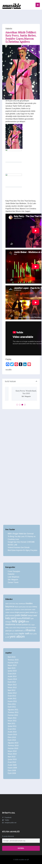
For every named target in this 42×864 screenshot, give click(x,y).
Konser (26, 618)
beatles (29, 603)
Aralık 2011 (12, 698)
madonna (10, 624)
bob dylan (29, 606)
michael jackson (22, 624)
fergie (17, 612)
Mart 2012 (11, 690)
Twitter (6, 820)
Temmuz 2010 (13, 745)
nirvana (22, 627)
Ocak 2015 (12, 674)
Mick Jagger (31, 624)
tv (6, 637)
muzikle (8, 369)
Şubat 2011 (12, 726)
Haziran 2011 (13, 715)
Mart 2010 (11, 757)
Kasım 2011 (12, 701)
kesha (19, 618)
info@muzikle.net (10, 822)
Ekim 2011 (12, 704)
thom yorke (33, 634)
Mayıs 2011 (12, 718)
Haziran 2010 (13, 748)
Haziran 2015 (13, 663)
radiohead (19, 631)
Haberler (8, 28)
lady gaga (18, 621)
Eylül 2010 (12, 740)
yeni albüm (17, 636)
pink (13, 630)
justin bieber (21, 615)
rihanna (30, 630)
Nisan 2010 (12, 754)
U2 (8, 637)
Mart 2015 (11, 668)
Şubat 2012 (12, 693)
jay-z (36, 612)
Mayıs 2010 (12, 751)
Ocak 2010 (12, 762)
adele (7, 603)
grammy (22, 612)
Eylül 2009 (12, 773)
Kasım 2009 (12, 768)
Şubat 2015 (12, 671)
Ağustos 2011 (13, 710)
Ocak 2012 (12, 696)
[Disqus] (21, 441)
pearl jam (8, 631)
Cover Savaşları (14, 571)
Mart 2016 (11, 657)
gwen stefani (29, 612)
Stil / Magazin (13, 580)
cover (22, 609)
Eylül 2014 (12, 682)
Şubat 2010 (12, 759)
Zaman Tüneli (13, 582)
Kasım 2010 (12, 734)
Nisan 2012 (12, 687)
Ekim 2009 (12, 770)
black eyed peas (20, 607)
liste (27, 622)
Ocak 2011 (12, 729)
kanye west (32, 615)
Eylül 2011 (12, 707)
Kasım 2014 (12, 679)
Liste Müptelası (13, 577)
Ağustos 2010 (13, 743)
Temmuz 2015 (13, 660)
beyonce (9, 606)
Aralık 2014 (12, 676)
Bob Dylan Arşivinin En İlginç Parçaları (22, 550)
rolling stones (9, 634)
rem (24, 630)
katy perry (10, 618)
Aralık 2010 (12, 732)
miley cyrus (9, 627)
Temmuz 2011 (13, 712)
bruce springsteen (15, 609)
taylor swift (24, 633)
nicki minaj (16, 627)
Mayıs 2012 (12, 685)
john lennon (9, 615)
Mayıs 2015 (12, 665)
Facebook (7, 817)
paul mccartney (31, 627)
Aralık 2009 (12, 765)
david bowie (28, 609)
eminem (12, 612)
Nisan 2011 (12, 721)
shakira (16, 634)
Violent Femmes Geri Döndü (19, 547)
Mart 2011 (11, 723)
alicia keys (12, 603)
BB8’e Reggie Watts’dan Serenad (20, 534)
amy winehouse (20, 603)
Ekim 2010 (12, 737)
